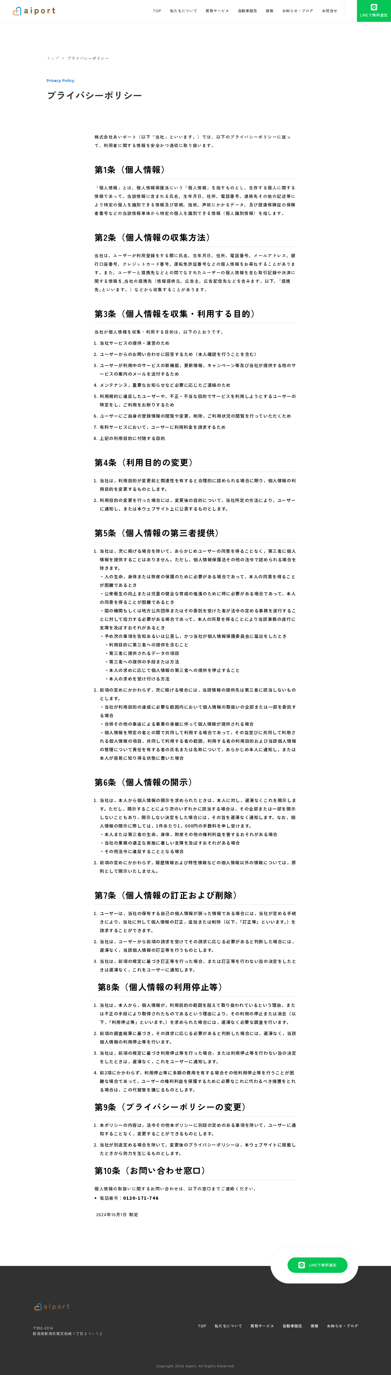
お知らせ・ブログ (342, 1325)
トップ (53, 58)
